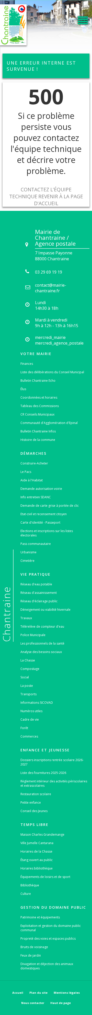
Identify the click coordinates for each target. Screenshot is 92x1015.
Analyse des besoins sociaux (41, 652)
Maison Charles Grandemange (42, 834)
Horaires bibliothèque (36, 868)
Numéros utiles (31, 711)
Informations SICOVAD (36, 702)
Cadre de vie (29, 719)
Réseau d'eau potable (36, 584)
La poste (26, 685)
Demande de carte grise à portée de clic (49, 505)
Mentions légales (67, 993)
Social (24, 677)
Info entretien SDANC (35, 497)
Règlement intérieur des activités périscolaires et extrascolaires (53, 783)
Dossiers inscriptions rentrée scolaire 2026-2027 (52, 762)
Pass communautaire (35, 544)
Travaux (26, 618)
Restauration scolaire (35, 794)
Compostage (29, 669)
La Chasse (27, 660)
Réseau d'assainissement (38, 593)
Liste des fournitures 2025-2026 (43, 773)
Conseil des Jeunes (34, 811)
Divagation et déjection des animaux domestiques (46, 966)
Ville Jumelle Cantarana (36, 843)
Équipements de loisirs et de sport (45, 877)
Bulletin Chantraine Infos (38, 431)
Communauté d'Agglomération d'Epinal (49, 423)
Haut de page (60, 1003)
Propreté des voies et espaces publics (48, 938)
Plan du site (38, 993)
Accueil (17, 993)
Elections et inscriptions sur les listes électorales (46, 533)
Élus (23, 389)
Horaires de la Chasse (36, 851)
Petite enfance (30, 802)
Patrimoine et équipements (40, 917)
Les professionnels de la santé (42, 643)
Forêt (24, 728)
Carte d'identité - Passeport (40, 522)
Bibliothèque (29, 885)
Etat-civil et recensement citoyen (43, 514)
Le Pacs (25, 472)
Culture (25, 894)
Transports (28, 694)
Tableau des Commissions (39, 406)
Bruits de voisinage (34, 947)
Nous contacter (32, 1003)
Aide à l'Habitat (31, 480)
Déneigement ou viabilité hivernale (45, 609)
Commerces (29, 736)
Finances (26, 363)
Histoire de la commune (37, 440)
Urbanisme (28, 552)
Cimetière (27, 560)
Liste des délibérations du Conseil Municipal (52, 372)
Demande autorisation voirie (41, 488)
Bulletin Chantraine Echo (37, 380)
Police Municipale (32, 635)
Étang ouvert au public (36, 860)
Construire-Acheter (34, 463)
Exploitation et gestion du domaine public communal (50, 928)
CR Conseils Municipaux (37, 414)
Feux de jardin (30, 955)
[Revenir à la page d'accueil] (13, 24)
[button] (72, 20)
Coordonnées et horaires (38, 397)
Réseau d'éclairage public (38, 601)
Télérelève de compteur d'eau (42, 626)
